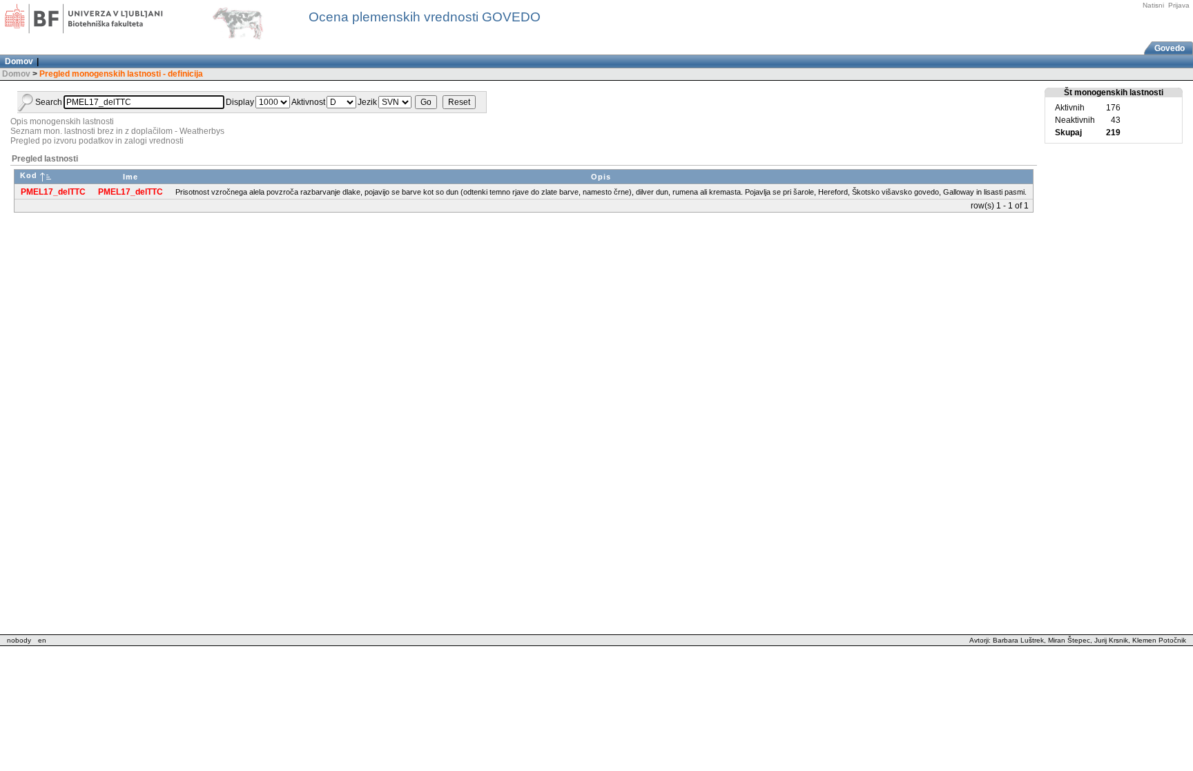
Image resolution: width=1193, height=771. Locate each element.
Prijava (1179, 5)
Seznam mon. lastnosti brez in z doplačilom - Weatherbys (117, 131)
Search (48, 102)
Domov (16, 74)
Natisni (1153, 5)
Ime (130, 177)
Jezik (367, 102)
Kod (28, 175)
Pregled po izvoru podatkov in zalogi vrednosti (97, 141)
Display (240, 102)
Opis (601, 177)
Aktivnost (308, 102)
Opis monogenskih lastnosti (62, 121)
